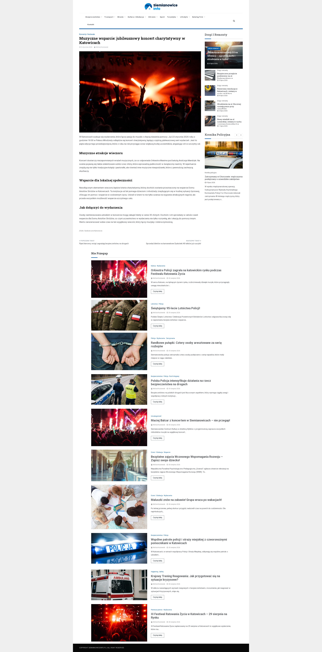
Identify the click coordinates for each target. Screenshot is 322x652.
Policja (161, 304)
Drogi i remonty (213, 48)
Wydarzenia (161, 266)
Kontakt (90, 24)
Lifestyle (184, 17)
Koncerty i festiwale (87, 34)
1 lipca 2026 (223, 126)
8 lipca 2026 (223, 80)
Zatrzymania (170, 338)
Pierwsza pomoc (157, 610)
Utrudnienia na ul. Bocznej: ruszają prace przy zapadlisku (229, 106)
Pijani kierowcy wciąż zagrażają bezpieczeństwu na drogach (104, 243)
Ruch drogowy (174, 376)
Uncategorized (156, 416)
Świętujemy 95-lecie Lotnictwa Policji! (175, 308)
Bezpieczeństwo (93, 17)
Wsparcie (167, 452)
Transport (108, 17)
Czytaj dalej (157, 291)
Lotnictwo (154, 304)
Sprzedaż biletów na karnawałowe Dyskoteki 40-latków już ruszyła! (173, 243)
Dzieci (153, 452)
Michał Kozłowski (102, 47)
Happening (154, 572)
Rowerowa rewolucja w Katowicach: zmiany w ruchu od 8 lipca (227, 91)
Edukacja (159, 452)
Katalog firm (197, 17)
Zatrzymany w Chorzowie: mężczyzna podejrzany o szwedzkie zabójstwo (224, 177)
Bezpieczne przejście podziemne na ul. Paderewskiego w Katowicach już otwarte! (227, 77)
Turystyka (171, 17)
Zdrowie (152, 17)
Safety (161, 572)
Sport (162, 17)
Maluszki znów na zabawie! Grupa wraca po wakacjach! (186, 500)
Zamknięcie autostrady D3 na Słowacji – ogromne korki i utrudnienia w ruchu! (222, 56)
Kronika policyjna (210, 173)
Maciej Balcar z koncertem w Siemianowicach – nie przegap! (190, 420)
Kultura (153, 266)
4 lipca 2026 (223, 111)
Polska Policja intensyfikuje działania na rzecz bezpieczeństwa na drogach (181, 382)
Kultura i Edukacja (136, 17)
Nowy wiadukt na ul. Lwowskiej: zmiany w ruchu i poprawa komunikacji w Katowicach (229, 123)
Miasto (120, 17)
